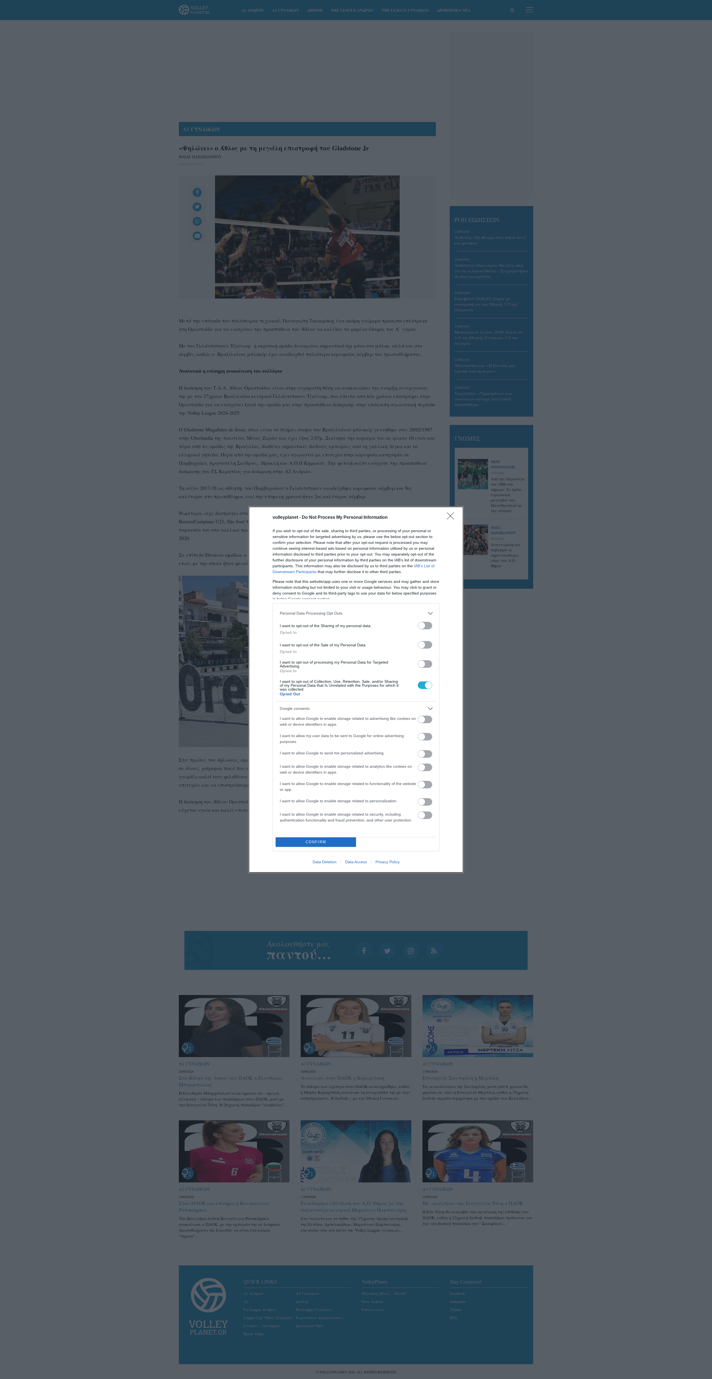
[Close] (452, 517)
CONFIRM (316, 842)
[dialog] (356, 689)
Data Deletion (325, 862)
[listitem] (356, 613)
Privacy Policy (387, 862)
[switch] (425, 625)
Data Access (356, 862)
